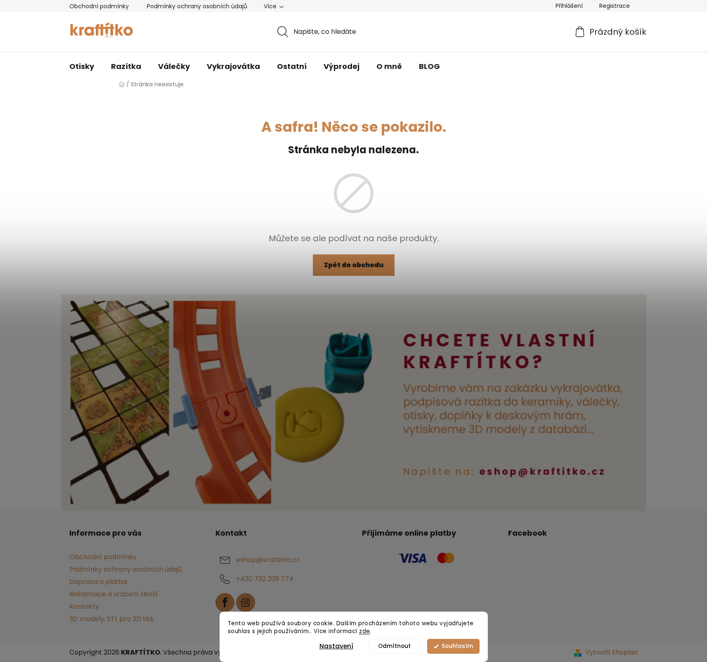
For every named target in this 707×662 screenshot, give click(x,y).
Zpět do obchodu (353, 265)
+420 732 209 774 (264, 579)
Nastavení (336, 646)
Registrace (614, 6)
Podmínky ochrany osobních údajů (197, 6)
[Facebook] (224, 602)
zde (364, 631)
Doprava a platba (98, 581)
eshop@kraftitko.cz (268, 560)
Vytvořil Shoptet (611, 652)
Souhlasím (457, 646)
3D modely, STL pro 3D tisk (111, 619)
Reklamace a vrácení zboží (113, 594)
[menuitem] (81, 66)
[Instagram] (245, 602)
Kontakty (84, 606)
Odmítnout (394, 646)
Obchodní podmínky (99, 6)
